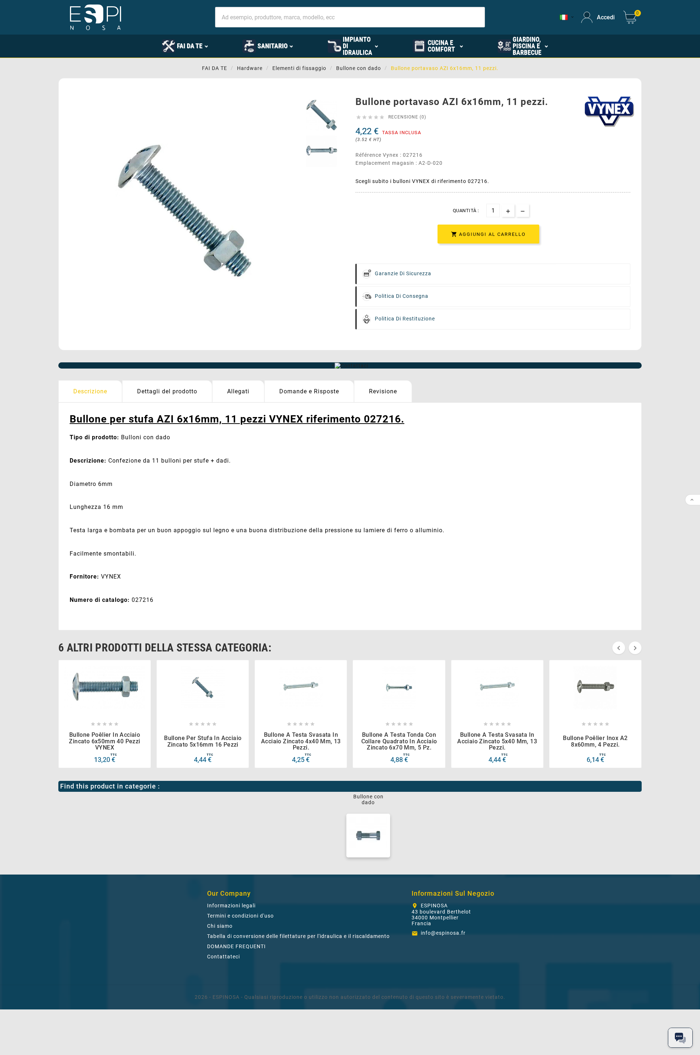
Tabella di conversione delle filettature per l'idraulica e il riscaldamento (298, 936)
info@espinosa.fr (443, 933)
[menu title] (128, 45)
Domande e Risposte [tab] (309, 391)
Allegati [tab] (238, 391)
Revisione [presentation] (383, 391)
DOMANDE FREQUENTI (236, 946)
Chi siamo (220, 926)
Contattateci (223, 956)
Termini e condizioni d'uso (240, 916)
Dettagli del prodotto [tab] (167, 391)
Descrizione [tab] (90, 391)
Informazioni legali (231, 905)
